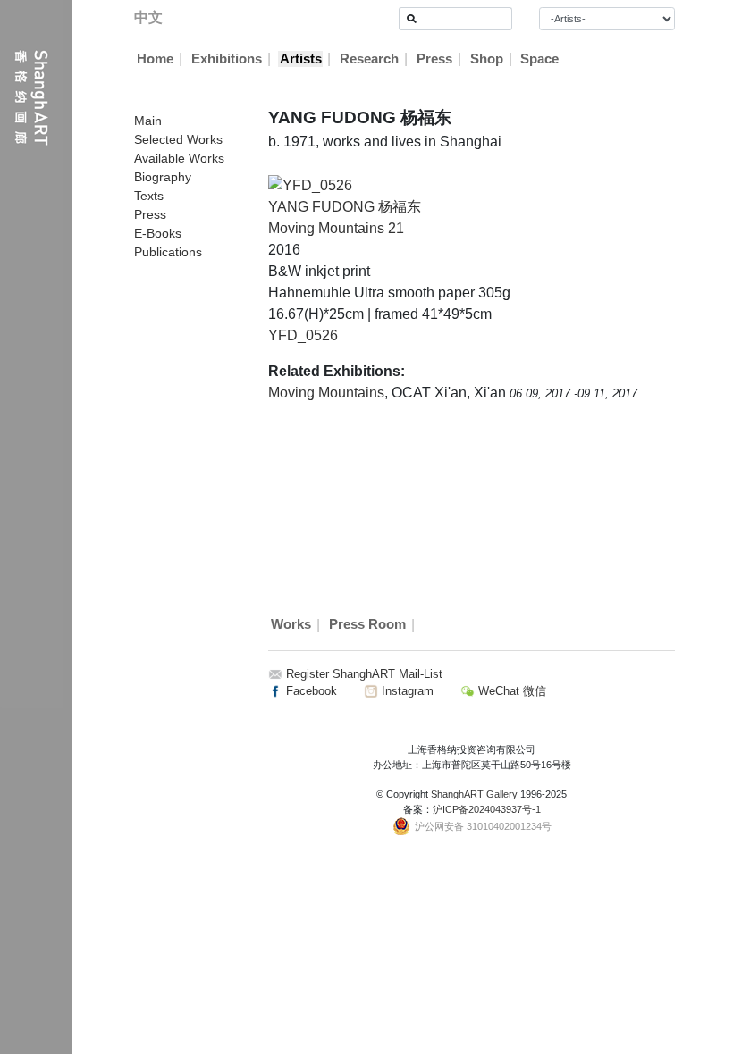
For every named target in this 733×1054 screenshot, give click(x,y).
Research (369, 59)
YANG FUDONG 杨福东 (344, 206)
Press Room (367, 625)
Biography (162, 177)
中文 (148, 17)
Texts (149, 195)
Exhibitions (226, 59)
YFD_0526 (303, 335)
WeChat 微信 (510, 691)
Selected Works (178, 139)
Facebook (309, 691)
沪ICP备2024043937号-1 (487, 809)
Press (434, 59)
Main (148, 120)
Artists (301, 59)
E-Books (157, 233)
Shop (486, 59)
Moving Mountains (326, 392)
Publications (168, 252)
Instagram (406, 691)
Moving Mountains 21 (336, 228)
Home (155, 59)
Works (291, 625)
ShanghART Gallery (474, 794)
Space (539, 59)
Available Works (179, 158)
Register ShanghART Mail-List (364, 674)
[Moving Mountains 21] (310, 184)
